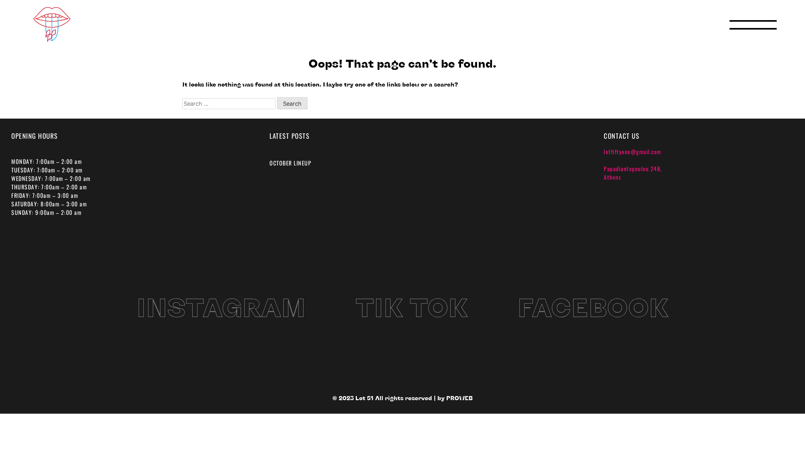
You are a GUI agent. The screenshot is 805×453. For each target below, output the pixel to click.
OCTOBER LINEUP (290, 163)
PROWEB (459, 397)
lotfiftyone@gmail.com (632, 152)
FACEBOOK (593, 306)
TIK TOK (411, 306)
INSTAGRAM (221, 306)
